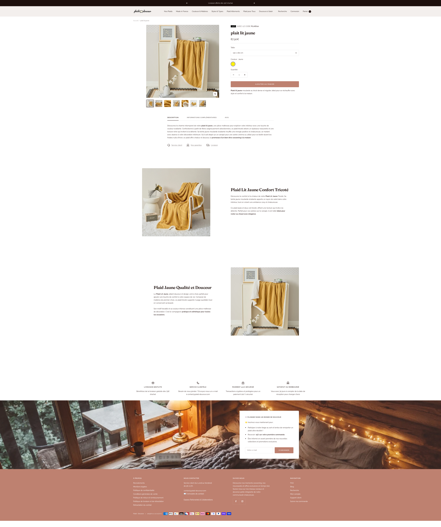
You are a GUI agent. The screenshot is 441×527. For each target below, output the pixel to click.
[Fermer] (245, 227)
